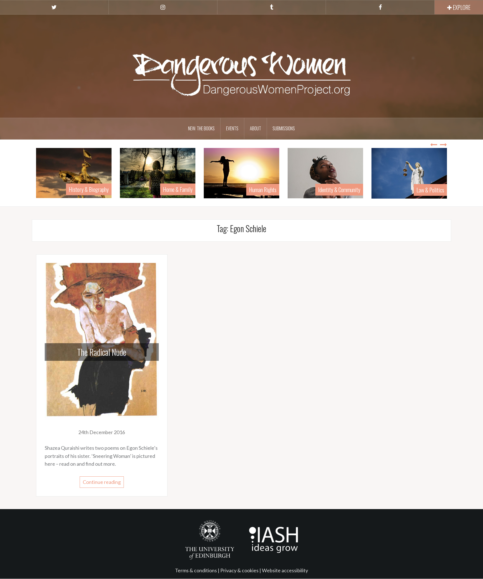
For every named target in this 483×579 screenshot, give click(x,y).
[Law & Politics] (409, 173)
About (255, 128)
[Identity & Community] (325, 172)
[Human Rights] (241, 172)
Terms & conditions (196, 570)
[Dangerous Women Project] (241, 65)
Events (232, 128)
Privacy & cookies (239, 570)
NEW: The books (201, 128)
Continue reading (102, 482)
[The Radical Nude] (102, 341)
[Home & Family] (157, 172)
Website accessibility (285, 570)
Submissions (284, 128)
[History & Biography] (74, 172)
